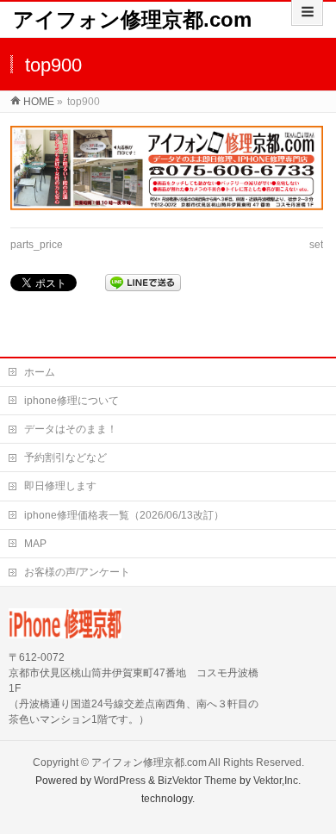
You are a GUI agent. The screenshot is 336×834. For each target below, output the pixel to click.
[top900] (166, 167)
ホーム (39, 372)
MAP (35, 544)
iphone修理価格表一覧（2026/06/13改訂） (124, 515)
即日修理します (60, 486)
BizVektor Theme (197, 781)
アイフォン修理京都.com (132, 19)
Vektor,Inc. (277, 781)
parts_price (36, 245)
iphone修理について (71, 401)
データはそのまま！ (70, 429)
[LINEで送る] (143, 282)
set (316, 245)
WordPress (120, 781)
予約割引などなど (65, 457)
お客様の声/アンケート (77, 572)
